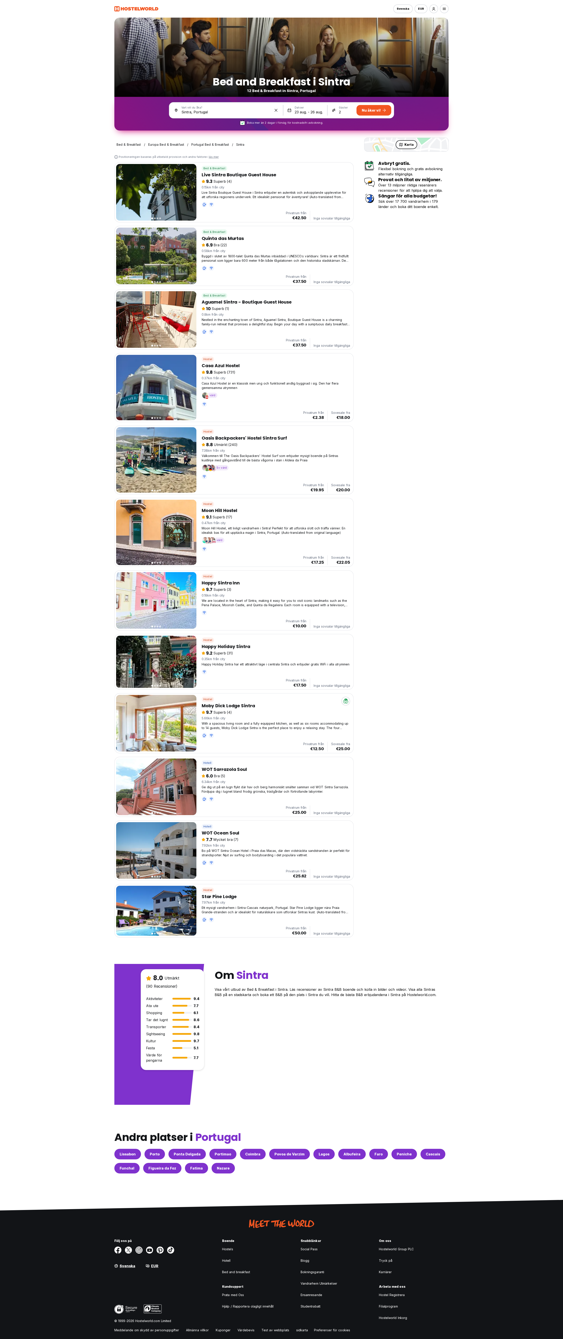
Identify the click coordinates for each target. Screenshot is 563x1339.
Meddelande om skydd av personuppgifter (146, 1330)
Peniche (404, 1154)
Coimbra (252, 1154)
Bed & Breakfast (214, 168)
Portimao (223, 1154)
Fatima (196, 1168)
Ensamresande (311, 1295)
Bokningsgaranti (312, 1272)
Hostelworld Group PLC (396, 1249)
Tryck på (385, 1260)
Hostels (227, 1249)
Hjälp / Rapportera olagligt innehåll (248, 1306)
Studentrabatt (310, 1306)
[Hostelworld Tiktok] (170, 1250)
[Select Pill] (433, 8)
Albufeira (352, 1154)
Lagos (324, 1154)
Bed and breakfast (236, 1272)
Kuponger (223, 1330)
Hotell (207, 762)
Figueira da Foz (162, 1168)
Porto (155, 1154)
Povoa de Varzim (289, 1154)
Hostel (207, 359)
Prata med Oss (233, 1295)
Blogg (305, 1260)
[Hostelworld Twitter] (128, 1250)
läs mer (214, 156)
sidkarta (302, 1330)
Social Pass (309, 1249)
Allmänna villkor (197, 1330)
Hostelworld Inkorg (393, 1318)
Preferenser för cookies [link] (332, 1330)
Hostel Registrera (392, 1295)
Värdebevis (246, 1330)
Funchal (127, 1168)
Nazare (223, 1168)
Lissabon (128, 1154)
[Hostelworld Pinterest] (160, 1250)
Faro (379, 1154)
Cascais (433, 1154)
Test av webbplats (275, 1330)
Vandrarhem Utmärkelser (319, 1283)
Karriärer (385, 1272)
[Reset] (276, 110)
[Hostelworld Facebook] (117, 1250)
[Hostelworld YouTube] (149, 1250)
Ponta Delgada (187, 1154)
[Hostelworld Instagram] (139, 1250)
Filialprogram (388, 1306)
